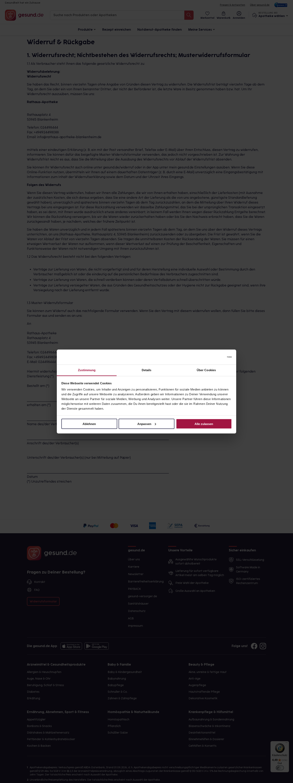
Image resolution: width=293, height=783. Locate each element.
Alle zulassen (204, 423)
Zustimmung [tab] (87, 370)
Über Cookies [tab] (206, 370)
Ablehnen (89, 423)
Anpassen (144, 423)
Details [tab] (146, 370)
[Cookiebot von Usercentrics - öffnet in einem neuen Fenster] (214, 357)
